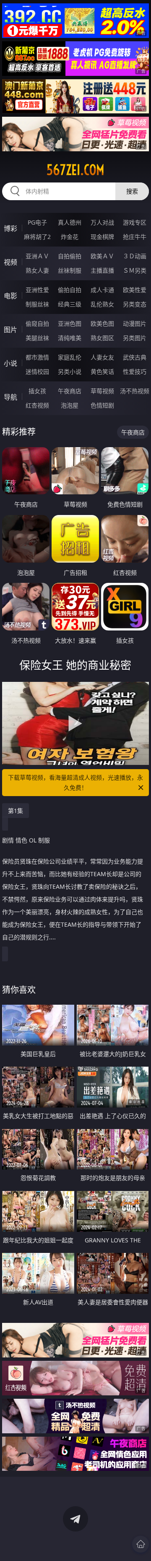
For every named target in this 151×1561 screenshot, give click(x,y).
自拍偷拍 (69, 256)
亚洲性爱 (37, 290)
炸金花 (69, 237)
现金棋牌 (102, 237)
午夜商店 (69, 391)
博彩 (10, 228)
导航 (10, 397)
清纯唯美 (69, 338)
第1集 (15, 811)
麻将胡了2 (37, 237)
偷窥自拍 (37, 323)
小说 (10, 363)
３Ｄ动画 (134, 256)
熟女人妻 (37, 270)
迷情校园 (37, 371)
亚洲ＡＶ (37, 256)
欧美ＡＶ (102, 256)
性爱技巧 (134, 371)
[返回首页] (140, 1544)
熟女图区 (102, 338)
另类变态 (134, 304)
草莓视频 (102, 391)
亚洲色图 (69, 323)
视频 (10, 262)
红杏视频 (37, 405)
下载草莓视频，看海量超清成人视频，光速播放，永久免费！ (75, 782)
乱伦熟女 (102, 304)
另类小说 (69, 371)
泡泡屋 (69, 405)
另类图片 (134, 338)
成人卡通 (102, 290)
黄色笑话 (102, 371)
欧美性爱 (134, 290)
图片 (10, 329)
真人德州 (69, 222)
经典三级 (69, 304)
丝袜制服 (69, 270)
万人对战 (102, 222)
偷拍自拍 (69, 290)
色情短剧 (102, 405)
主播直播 (102, 270)
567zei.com (75, 169)
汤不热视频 (134, 391)
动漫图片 (134, 323)
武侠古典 (134, 357)
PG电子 (37, 222)
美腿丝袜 (37, 338)
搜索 (132, 191)
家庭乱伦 (69, 357)
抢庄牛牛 (134, 237)
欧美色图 (102, 323)
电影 (10, 295)
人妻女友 (102, 357)
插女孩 (37, 391)
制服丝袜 (37, 304)
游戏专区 (134, 222)
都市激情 (37, 357)
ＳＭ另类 (134, 270)
